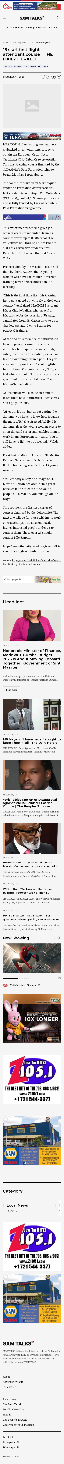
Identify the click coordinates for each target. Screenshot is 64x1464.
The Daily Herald (13, 27)
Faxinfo (53, 27)
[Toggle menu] (4, 18)
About (6, 1376)
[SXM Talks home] (32, 17)
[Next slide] (59, 938)
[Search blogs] (58, 18)
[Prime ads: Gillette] (32, 1079)
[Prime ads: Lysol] (32, 1018)
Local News (30, 66)
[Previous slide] (54, 938)
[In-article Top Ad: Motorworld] (32, 136)
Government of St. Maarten (18, 1424)
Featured (43, 66)
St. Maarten (9, 1387)
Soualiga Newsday (36, 27)
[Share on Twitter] (53, 77)
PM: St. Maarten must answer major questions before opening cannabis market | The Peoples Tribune (31, 917)
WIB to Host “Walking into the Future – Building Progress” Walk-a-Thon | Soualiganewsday (28, 891)
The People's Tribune (15, 1419)
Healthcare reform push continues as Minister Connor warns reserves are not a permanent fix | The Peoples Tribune (30, 864)
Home (5, 42)
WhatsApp (9, 1447)
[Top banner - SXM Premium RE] (32, 6)
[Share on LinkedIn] (59, 77)
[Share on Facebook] (48, 77)
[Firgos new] (32, 1141)
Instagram (9, 1442)
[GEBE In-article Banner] (32, 217)
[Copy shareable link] (43, 77)
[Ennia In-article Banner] (32, 579)
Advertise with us (13, 1382)
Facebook (8, 1437)
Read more (13, 689)
